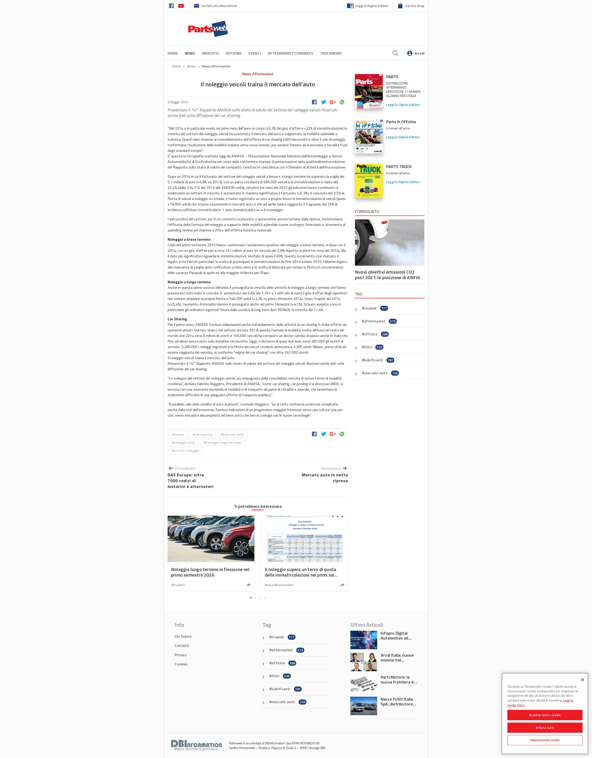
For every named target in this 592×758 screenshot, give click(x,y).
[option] (211, 553)
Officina (234, 53)
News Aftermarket (216, 66)
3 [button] (260, 597)
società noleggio (186, 450)
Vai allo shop (414, 5)
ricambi (375, 308)
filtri (373, 347)
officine (376, 334)
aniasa (179, 434)
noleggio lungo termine (223, 442)
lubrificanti (378, 360)
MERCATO (210, 53)
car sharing (203, 434)
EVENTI (255, 53)
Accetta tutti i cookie (545, 715)
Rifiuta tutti (545, 727)
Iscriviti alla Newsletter (219, 5)
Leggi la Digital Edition (372, 5)
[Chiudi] (582, 680)
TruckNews (331, 53)
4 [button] (264, 597)
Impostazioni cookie (544, 740)
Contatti (182, 645)
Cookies (181, 664)
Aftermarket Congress (290, 53)
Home (173, 53)
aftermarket (380, 321)
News (191, 66)
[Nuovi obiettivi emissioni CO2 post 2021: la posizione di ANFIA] (389, 242)
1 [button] (251, 597)
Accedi (419, 53)
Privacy (181, 655)
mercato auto (233, 434)
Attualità (178, 584)
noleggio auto (184, 442)
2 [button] (255, 597)
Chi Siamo (183, 636)
